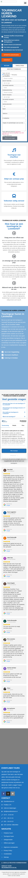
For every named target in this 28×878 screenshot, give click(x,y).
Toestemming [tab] (5, 425)
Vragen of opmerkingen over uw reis (12, 122)
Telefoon (4, 113)
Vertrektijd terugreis (8, 99)
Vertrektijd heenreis (7, 85)
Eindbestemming (7, 90)
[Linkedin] (13, 794)
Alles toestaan (14, 450)
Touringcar (7, 74)
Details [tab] (14, 425)
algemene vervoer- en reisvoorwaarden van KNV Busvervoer (13, 133)
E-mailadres (5, 118)
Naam (4, 108)
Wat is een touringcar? (9, 416)
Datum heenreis (6, 80)
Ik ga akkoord (8, 135)
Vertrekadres (6, 76)
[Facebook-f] (3, 794)
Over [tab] (23, 425)
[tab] (7, 65)
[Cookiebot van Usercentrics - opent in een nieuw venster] (20, 421)
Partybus (14, 74)
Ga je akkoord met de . (13, 133)
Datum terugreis (6, 94)
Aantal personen (7, 104)
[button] (25, 3)
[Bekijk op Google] (4, 470)
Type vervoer (6, 73)
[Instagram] (8, 794)
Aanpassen (13, 455)
